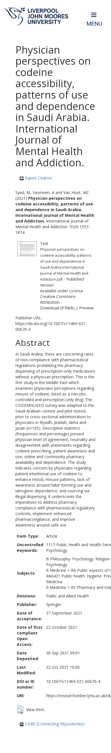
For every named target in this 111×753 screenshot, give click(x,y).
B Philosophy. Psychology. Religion (78, 559)
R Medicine (56, 570)
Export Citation (38, 178)
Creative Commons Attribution (58, 299)
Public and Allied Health (67, 596)
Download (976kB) (57, 308)
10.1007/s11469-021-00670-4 (73, 681)
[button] (20, 709)
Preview (86, 308)
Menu (94, 24)
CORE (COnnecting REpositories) (54, 724)
